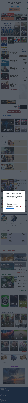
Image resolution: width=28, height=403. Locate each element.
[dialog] (14, 201)
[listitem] (14, 199)
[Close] (23, 192)
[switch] (20, 202)
